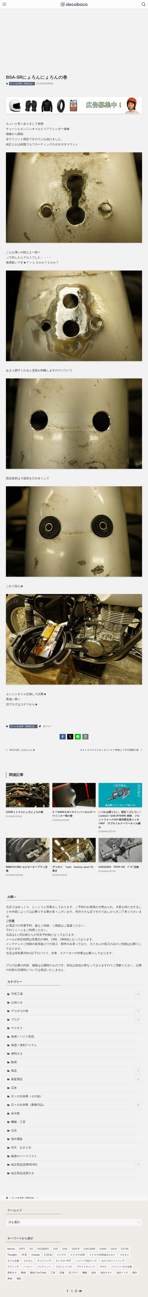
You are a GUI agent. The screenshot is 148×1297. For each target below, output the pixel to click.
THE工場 (17, 993)
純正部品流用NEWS (24, 1164)
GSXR (103, 1248)
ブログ (15, 1019)
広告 (14, 1087)
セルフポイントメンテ (113, 1260)
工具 (53, 1272)
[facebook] (67, 1291)
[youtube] (80, 1291)
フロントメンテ (64, 1266)
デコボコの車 (19, 1010)
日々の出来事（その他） (27, 1096)
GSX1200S (89, 1248)
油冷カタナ (106, 1272)
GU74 (114, 1248)
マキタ (102, 1266)
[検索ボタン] (143, 4)
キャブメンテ (44, 1260)
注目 (14, 1130)
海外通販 (17, 1138)
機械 (84, 1272)
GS (31, 1248)
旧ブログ (47, 726)
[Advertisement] (74, 35)
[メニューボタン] (4, 4)
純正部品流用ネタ (22, 1173)
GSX (65, 1248)
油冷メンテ (122, 1272)
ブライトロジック (85, 1266)
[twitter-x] (71, 1291)
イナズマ (61, 1254)
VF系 (24, 1254)
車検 (9, 1278)
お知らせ (17, 1002)
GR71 (22, 1248)
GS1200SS (43, 1248)
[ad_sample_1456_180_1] (74, 112)
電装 (18, 1278)
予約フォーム (14, 930)
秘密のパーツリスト (24, 1156)
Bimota (11, 1248)
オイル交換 (13, 1260)
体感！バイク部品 (22, 1036)
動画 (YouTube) (38, 1272)
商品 (14, 1070)
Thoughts (12, 1254)
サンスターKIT (63, 1260)
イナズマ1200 (77, 1254)
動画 (14, 1062)
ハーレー (28, 1266)
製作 (134, 1272)
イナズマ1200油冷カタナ (102, 1254)
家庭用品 (17, 1079)
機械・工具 (18, 1121)
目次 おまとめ (21, 1147)
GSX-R (75, 1248)
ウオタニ (124, 1254)
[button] (63, 736)
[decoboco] (74, 4)
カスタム (28, 1260)
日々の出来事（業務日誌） (22, 83)
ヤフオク (17, 1028)
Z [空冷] (48, 1254)
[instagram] (76, 1291)
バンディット (44, 1266)
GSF (55, 1248)
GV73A (125, 1248)
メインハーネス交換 (121, 1266)
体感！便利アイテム (24, 1045)
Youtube (35, 1254)
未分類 (15, 1113)
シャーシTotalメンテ (86, 1260)
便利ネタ (17, 1053)
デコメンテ (13, 1266)
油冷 (93, 1272)
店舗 (62, 1272)
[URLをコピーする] (85, 736)
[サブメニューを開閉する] (138, 994)
